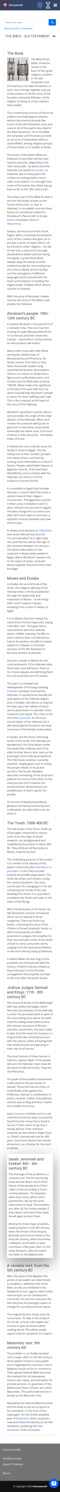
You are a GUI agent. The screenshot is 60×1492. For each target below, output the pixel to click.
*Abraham (45, 530)
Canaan (39, 170)
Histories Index (12, 1449)
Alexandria (13, 223)
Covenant (13, 691)
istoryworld (16, 5)
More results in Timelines (18, 28)
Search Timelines (13, 1464)
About (6, 1473)
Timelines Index (12, 1458)
